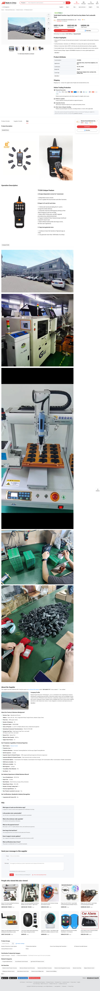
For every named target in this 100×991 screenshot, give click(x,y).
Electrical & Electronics (10, 9)
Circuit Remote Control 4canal (21, 961)
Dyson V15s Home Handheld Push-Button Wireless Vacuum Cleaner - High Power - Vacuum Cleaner (30, 904)
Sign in (97, 3)
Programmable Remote (7, 961)
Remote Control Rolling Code (37, 971)
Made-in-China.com (44, 983)
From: (7, 856)
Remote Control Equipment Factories (62, 968)
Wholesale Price (58, 982)
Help (74, 7)
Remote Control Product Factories (9, 968)
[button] (64, 2)
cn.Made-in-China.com (63, 983)
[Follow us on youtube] (94, 978)
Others (27, 948)
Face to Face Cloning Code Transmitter (58, 946)
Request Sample (77, 33)
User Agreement (57, 986)
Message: (7, 863)
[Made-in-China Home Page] (8, 2)
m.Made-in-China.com (53, 983)
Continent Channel (65, 982)
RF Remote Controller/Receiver (80, 946)
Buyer (67, 7)
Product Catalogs (20, 943)
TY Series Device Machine (31, 946)
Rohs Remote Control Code (23, 971)
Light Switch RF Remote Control (37, 961)
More (2, 973)
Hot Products (22, 982)
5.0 (82, 122)
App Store (5, 978)
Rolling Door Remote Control (8, 971)
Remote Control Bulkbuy (51, 971)
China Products (29, 982)
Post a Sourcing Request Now (39, 874)
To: (8, 859)
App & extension (82, 7)
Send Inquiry (65, 30)
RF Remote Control (28, 9)
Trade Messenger (23, 978)
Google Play (13, 978)
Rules (98, 7)
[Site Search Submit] (68, 2)
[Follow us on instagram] (92, 978)
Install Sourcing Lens (35, 978)
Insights (78, 982)
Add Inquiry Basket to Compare (26, 53)
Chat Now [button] (88, 30)
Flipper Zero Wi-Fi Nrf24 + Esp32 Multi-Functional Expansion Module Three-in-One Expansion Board (69, 904)
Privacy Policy (70, 986)
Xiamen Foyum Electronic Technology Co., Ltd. (66, 19)
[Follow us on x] (90, 978)
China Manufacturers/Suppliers (39, 982)
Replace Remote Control (89, 968)
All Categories (6, 7)
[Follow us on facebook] (88, 978)
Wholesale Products (50, 982)
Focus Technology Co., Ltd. (41, 986)
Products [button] (23, 2)
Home (2, 9)
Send (12, 874)
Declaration (64, 986)
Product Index (73, 982)
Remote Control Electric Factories (45, 968)
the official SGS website (33, 689)
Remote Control (19, 9)
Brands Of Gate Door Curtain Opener (9, 946)
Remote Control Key (77, 968)
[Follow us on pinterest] (96, 978)
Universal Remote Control (6, 948)
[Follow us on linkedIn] (98, 978)
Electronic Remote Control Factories (27, 968)
